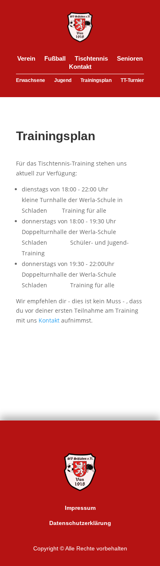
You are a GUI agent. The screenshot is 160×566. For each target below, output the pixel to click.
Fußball (55, 60)
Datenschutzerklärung (80, 523)
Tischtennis (91, 60)
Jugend (62, 81)
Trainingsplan (96, 81)
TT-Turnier (132, 81)
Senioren (130, 60)
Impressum (80, 508)
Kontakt (80, 68)
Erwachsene (30, 81)
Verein (26, 60)
